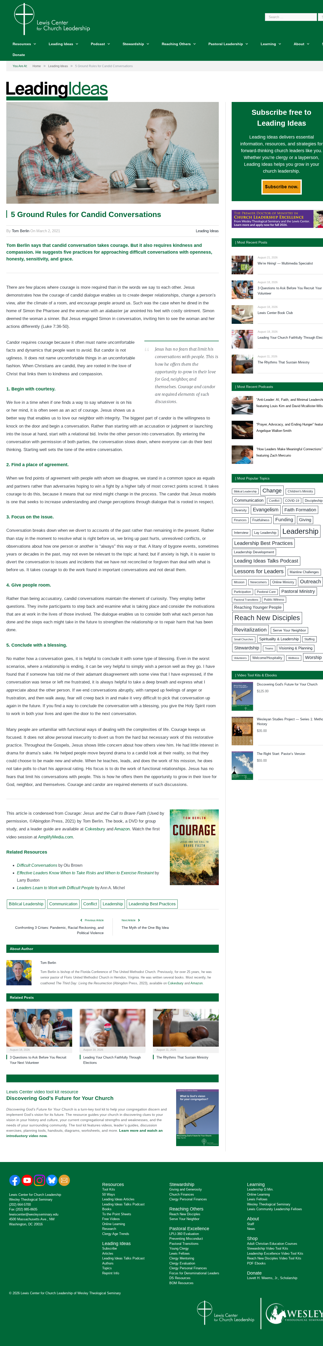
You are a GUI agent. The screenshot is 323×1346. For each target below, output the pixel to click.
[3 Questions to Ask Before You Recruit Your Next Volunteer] (39, 1030)
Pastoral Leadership (225, 44)
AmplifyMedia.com (55, 837)
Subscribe (109, 1248)
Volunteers (240, 657)
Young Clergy (179, 1248)
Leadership (113, 904)
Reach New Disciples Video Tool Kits (274, 1258)
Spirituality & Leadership (279, 639)
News (251, 1229)
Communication (63, 904)
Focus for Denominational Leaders (194, 1273)
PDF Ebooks (256, 1263)
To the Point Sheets (116, 1214)
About (299, 44)
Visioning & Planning (295, 648)
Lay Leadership (265, 533)
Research (109, 1229)
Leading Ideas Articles (118, 1199)
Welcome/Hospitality (267, 658)
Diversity (240, 510)
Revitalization (250, 630)
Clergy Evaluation (182, 1263)
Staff (250, 1224)
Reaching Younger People (258, 607)
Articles (107, 1253)
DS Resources (180, 1278)
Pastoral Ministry (298, 591)
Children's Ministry (300, 491)
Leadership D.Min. (260, 1189)
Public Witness (274, 599)
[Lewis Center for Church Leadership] (52, 18)
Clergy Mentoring (181, 1258)
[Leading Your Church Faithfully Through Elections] (113, 1030)
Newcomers (258, 582)
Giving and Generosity (185, 1189)
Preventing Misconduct (186, 1239)
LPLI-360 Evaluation (184, 1234)
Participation (242, 592)
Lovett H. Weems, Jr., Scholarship (272, 1278)
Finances (240, 520)
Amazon (122, 829)
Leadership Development (254, 552)
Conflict (90, 904)
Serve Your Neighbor (289, 630)
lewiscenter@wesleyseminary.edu (33, 1214)
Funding (284, 519)
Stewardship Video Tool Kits (267, 1248)
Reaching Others (176, 44)
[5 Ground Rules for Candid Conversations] (112, 153)
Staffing (309, 639)
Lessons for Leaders (259, 571)
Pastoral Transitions (246, 599)
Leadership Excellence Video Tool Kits (275, 1253)
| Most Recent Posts (251, 242)
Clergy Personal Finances (188, 1199)
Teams (269, 648)
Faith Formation (300, 509)
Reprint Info (110, 1273)
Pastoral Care (266, 591)
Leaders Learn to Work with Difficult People (55, 888)
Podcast (98, 44)
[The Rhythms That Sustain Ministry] (186, 1030)
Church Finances (181, 1194)
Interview (241, 533)
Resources (22, 44)
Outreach (310, 581)
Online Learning (113, 1224)
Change (272, 490)
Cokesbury (95, 829)
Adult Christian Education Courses (272, 1244)
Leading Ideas (61, 44)
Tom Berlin (20, 231)
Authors (108, 1263)
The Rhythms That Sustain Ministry (182, 1057)
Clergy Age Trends (115, 1234)
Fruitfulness (261, 520)
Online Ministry (283, 582)
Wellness (293, 657)
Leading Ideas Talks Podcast (266, 561)
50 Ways (108, 1194)
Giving (305, 519)
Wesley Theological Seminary (30, 1199)
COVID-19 (292, 501)
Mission (239, 582)
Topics (107, 1268)
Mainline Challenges (304, 572)
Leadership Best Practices (152, 904)
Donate (19, 55)
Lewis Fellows (179, 1253)
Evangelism (266, 509)
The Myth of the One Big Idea (145, 928)
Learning (268, 44)
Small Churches (243, 639)
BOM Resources (181, 1283)
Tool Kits (108, 1189)
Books (107, 1209)
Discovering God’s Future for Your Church (60, 1098)
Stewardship (133, 44)
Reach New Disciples (267, 618)
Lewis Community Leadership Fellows (274, 1209)
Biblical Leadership (26, 904)
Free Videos (111, 1219)
